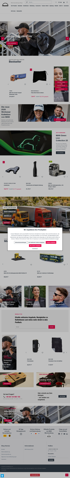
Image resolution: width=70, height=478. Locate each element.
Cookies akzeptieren (51, 242)
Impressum (36, 238)
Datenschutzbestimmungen (52, 238)
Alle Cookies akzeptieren (35, 245)
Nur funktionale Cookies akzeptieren (36, 242)
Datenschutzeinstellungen (20, 242)
